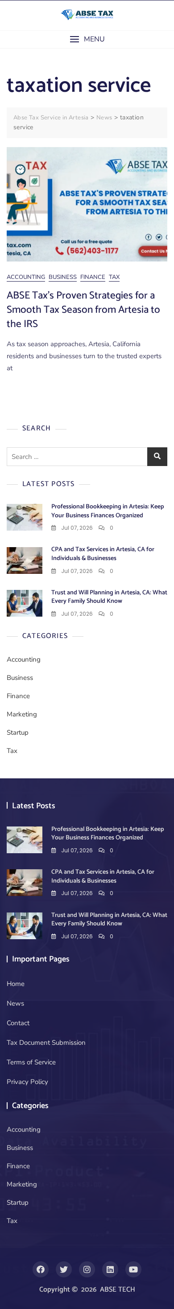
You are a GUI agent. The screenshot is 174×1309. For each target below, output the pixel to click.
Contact (18, 1023)
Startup (18, 732)
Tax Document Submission (46, 1042)
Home (16, 983)
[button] (87, 39)
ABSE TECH (117, 1290)
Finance (92, 277)
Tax (114, 277)
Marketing (22, 714)
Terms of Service (31, 1062)
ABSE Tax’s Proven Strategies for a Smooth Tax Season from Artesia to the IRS (83, 309)
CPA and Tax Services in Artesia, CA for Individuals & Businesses (102, 554)
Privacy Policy (27, 1081)
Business (63, 277)
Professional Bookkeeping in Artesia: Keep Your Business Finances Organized (107, 511)
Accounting (26, 277)
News (15, 1003)
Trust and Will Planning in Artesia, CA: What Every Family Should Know (109, 597)
